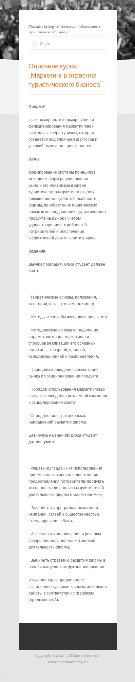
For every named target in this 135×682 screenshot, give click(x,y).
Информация (67, 26)
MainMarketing (41, 26)
